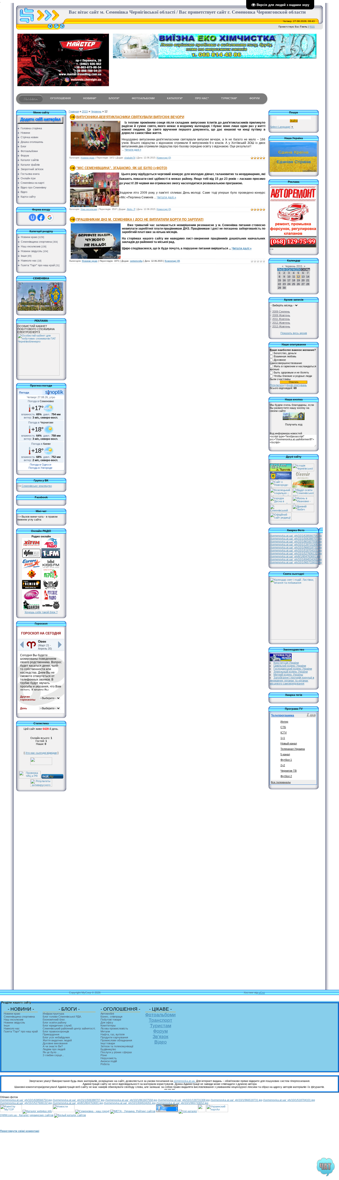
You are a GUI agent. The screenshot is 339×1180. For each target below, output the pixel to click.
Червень (96, 111)
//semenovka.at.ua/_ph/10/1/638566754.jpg (296, 535)
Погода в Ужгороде (40, 467)
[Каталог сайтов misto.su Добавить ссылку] (70, 1115)
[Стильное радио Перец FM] (50, 578)
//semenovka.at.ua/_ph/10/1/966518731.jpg (296, 547)
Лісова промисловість (114, 1028)
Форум (160, 1031)
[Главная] (50, 28)
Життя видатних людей (57, 1040)
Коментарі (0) (164, 158)
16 (284, 280)
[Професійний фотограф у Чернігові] (302, 478)
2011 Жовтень (281, 318)
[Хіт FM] (31, 546)
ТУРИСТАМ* (229, 98)
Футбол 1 (286, 759)
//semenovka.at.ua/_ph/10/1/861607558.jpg (296, 541)
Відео (160, 1042)
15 (279, 280)
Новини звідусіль (31, 251)
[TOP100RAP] (50, 609)
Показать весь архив (293, 333)
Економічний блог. (54, 1019)
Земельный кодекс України (290, 671)
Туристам (160, 1025)
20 (303, 280)
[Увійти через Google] (50, 217)
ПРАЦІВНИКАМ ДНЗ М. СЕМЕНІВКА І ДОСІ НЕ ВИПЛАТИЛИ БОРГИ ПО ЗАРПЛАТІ (139, 219)
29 (279, 287)
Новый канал (288, 743)
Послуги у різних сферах (116, 1052)
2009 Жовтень (281, 315)
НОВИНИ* (89, 98)
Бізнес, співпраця (111, 1016)
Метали (105, 1031)
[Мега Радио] (31, 578)
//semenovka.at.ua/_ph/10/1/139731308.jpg (296, 544)
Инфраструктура (53, 1013)
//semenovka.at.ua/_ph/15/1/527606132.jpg (296, 553)
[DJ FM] (31, 557)
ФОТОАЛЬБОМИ (143, 98)
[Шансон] (31, 609)
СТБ (283, 727)
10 (288, 276)
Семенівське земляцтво (37, 485)
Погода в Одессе (40, 464)
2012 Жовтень (281, 322)
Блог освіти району (55, 1022)
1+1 (282, 737)
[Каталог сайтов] (201, 1111)
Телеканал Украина (292, 748)
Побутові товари (111, 1019)
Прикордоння (51, 1034)
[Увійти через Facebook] (41, 217)
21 (307, 280)
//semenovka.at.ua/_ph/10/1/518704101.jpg (296, 550)
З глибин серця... (53, 1055)
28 (307, 284)
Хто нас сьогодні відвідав (41, 752)
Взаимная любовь (285, 356)
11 (293, 276)
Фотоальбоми (160, 1014)
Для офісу (107, 1022)
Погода (24, 392)
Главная (74, 111)
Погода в (41, 401)
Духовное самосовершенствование (286, 361)
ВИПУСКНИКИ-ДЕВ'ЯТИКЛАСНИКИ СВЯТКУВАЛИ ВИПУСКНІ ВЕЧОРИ (130, 117)
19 (298, 280)
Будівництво (108, 1049)
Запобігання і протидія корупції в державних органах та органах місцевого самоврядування (292, 680)
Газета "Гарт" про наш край (38, 265)
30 (284, 287)
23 (284, 284)
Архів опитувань (296, 385)
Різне (104, 1055)
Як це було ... (51, 1052)
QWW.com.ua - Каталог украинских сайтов (26, 1115)
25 (293, 284)
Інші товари (108, 1043)
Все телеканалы (281, 782)
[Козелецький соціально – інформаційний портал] (281, 494)
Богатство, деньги (285, 353)
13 (303, 276)
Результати (277, 385)
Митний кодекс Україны (288, 674)
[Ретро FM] (31, 598)
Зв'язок (160, 1036)
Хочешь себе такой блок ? (41, 612)
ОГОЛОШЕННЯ (60, 98)
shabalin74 (129, 158)
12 (298, 276)
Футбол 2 (286, 776)
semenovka (136, 261)
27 (303, 284)
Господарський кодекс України (292, 668)
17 (288, 280)
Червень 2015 (293, 266)
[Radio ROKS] (50, 588)
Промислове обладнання (116, 1040)
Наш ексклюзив (30, 246)
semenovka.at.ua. (185, 1080)
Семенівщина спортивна (36, 241)
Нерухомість (109, 1058)
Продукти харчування (114, 1037)
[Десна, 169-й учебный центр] (281, 502)
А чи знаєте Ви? (53, 1046)
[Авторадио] (50, 546)
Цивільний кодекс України (289, 665)
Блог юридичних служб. (57, 1025)
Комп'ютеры (108, 1025)
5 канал (285, 754)
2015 (85, 111)
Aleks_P (131, 209)
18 (293, 280)
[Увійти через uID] (32, 217)
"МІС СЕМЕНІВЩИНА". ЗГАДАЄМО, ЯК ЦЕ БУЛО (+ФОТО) (121, 168)
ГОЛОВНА (31, 98)
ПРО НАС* (202, 98)
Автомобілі (107, 1013)
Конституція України (286, 662)
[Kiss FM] (50, 567)
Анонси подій (109, 1061)
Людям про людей (54, 1049)
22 (279, 284)
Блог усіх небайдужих (56, 1037)
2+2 (282, 765)
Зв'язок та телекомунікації (117, 1046)
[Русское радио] (50, 598)
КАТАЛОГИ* (175, 98)
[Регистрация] (56, 28)
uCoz (262, 992)
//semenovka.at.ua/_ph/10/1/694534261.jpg (296, 559)
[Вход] (62, 28)
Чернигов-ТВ (288, 770)
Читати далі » (133, 149)
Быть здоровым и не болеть (291, 372)
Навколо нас (29, 260)
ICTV (283, 732)
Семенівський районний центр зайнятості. (69, 1028)
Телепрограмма (282, 715)
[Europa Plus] (31, 567)
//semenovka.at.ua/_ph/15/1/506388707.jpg (296, 538)
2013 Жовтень (281, 326)
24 (288, 284)
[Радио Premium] (31, 588)
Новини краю (29, 237)
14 (307, 276)
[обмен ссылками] (188, 1111)
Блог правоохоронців (56, 1031)
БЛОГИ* (114, 98)
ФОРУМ (254, 98)
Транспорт (160, 1020)
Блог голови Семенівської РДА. (62, 1016)
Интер (284, 721)
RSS (312, 26)
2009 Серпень (281, 311)
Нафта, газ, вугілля (113, 1034)
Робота (105, 1064)
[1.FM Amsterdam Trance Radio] (50, 557)
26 (298, 284)
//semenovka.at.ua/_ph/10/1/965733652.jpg (296, 562)
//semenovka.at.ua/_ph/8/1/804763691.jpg (295, 556)
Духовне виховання (55, 1043)
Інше (24, 255)
